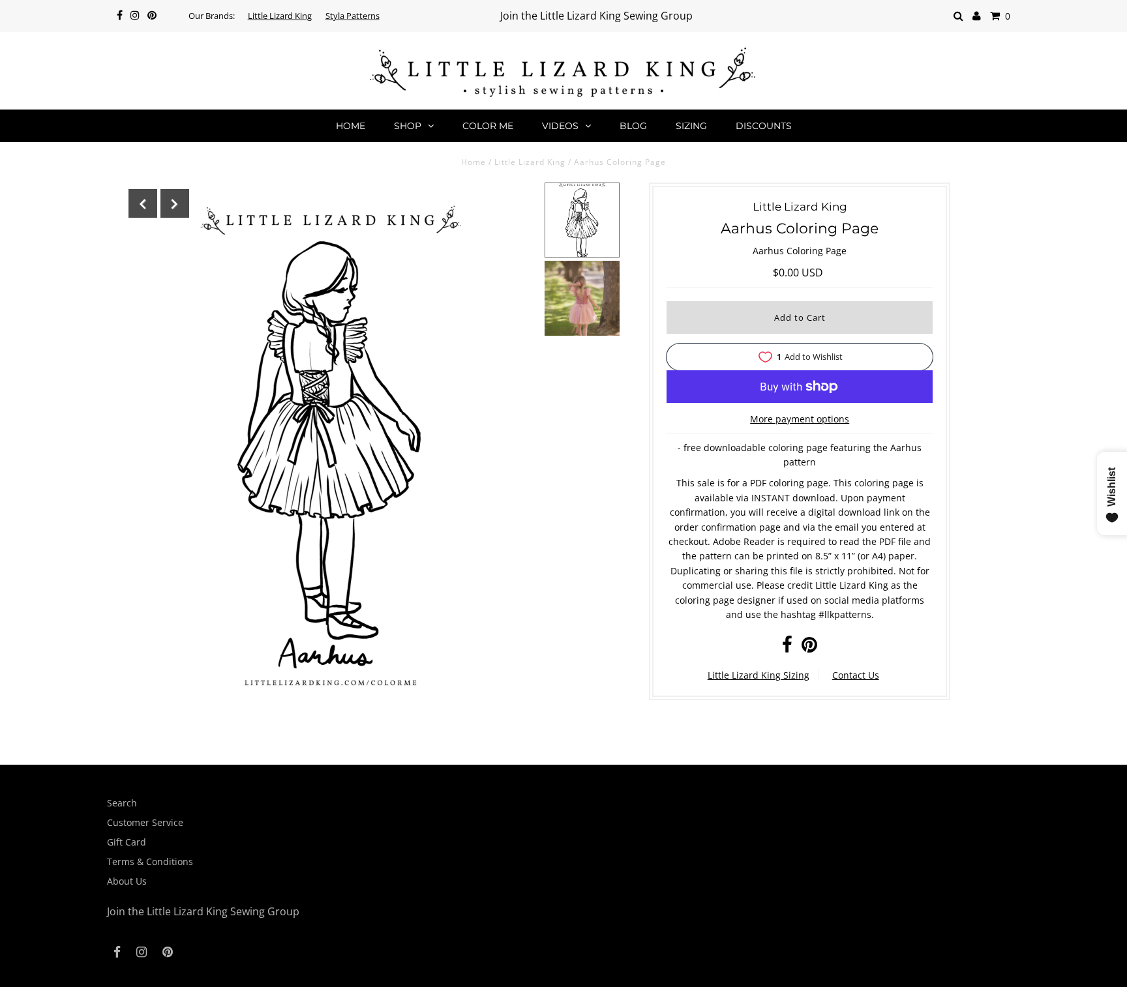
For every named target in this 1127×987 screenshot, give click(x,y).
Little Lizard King (280, 16)
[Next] (174, 203)
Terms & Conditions (150, 861)
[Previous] (142, 203)
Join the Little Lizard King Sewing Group (596, 15)
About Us (127, 881)
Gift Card (126, 842)
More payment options (799, 419)
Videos (560, 126)
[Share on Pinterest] (809, 647)
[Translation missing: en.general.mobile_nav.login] (976, 16)
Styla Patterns (352, 16)
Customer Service (145, 822)
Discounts (764, 126)
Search (122, 803)
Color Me (487, 126)
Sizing (691, 126)
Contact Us (855, 675)
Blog (633, 126)
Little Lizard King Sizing (758, 675)
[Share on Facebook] (787, 647)
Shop (407, 126)
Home (350, 126)
